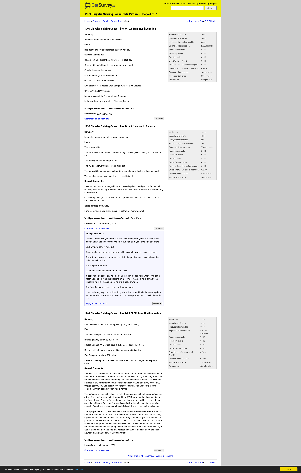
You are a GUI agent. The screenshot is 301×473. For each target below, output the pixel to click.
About (183, 3)
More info (79, 469)
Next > (213, 21)
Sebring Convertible (112, 21)
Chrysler (96, 21)
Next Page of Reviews (141, 456)
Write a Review (171, 3)
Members (192, 3)
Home (87, 21)
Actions (157, 118)
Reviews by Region (207, 3)
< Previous (192, 21)
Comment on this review (96, 118)
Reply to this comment (96, 303)
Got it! (288, 469)
